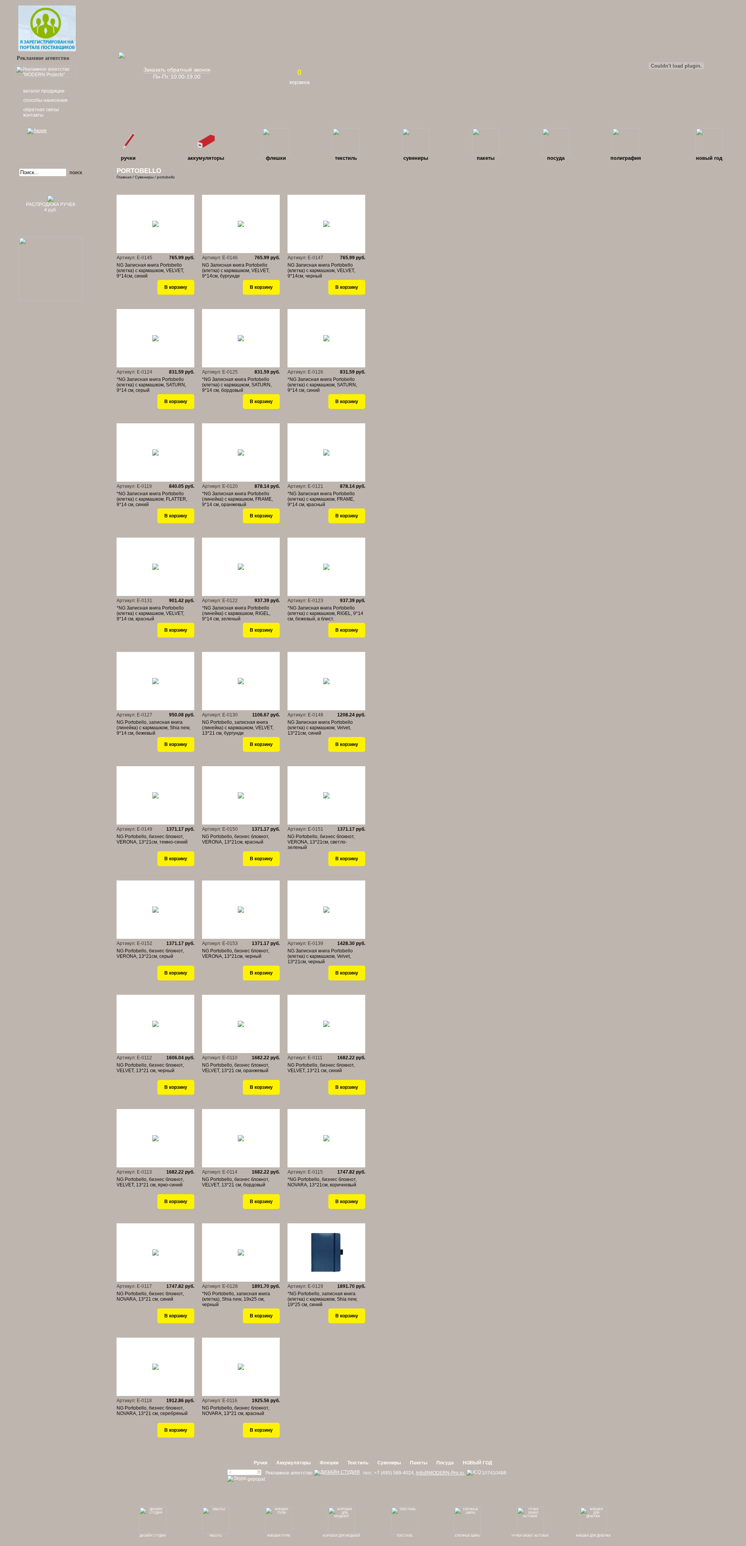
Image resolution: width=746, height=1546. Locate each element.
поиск (76, 172)
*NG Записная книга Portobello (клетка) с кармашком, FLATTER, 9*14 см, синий (152, 499)
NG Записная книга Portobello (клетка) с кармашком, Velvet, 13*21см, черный (320, 956)
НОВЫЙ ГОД (709, 158)
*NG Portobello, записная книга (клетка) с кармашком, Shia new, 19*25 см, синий (322, 1299)
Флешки (276, 158)
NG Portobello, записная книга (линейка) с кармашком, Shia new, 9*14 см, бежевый (153, 728)
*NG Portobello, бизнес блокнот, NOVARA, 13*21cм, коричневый (322, 1182)
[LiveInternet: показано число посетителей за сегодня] (244, 1473)
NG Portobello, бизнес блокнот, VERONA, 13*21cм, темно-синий (152, 839)
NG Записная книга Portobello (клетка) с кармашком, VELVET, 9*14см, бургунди (236, 270)
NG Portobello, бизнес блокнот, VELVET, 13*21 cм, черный (150, 1067)
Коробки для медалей (341, 1535)
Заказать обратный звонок (176, 69)
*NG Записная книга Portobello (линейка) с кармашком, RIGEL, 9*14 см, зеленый (236, 613)
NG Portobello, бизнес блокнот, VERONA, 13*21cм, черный (235, 953)
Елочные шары (467, 1535)
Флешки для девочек (593, 1535)
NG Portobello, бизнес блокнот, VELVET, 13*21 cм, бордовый (235, 1182)
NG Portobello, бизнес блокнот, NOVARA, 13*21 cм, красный (235, 1410)
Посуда (556, 158)
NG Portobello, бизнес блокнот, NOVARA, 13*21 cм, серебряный (152, 1410)
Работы (215, 1535)
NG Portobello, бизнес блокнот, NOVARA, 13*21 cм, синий (150, 1296)
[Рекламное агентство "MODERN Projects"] (46, 76)
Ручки (128, 158)
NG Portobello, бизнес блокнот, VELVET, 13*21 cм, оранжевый (235, 1067)
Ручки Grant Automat (530, 1535)
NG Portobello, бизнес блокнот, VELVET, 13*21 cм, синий (321, 1067)
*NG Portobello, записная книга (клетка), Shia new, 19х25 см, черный (236, 1299)
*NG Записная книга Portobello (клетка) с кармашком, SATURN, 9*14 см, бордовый (237, 385)
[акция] (50, 141)
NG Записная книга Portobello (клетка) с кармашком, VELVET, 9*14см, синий (150, 270)
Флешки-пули (278, 1535)
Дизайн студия (152, 1535)
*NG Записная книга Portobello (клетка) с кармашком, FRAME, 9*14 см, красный (321, 499)
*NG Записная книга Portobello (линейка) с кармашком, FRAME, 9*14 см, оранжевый (237, 499)
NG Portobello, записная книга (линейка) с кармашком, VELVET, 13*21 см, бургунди (238, 728)
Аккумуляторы (206, 158)
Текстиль (346, 158)
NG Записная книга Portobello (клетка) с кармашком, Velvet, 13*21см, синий (320, 728)
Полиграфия (625, 158)
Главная (124, 177)
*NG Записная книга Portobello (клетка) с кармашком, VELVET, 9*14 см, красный (150, 613)
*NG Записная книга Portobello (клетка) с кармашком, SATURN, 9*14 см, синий (322, 385)
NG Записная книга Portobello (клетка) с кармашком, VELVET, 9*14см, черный (321, 270)
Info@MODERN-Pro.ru (440, 1473)
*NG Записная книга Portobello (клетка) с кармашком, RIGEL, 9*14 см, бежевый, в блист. (325, 613)
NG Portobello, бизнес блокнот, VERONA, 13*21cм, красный (235, 839)
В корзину (175, 287)
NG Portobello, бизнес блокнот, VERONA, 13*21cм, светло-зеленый (321, 842)
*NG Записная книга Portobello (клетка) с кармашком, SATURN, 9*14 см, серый (151, 385)
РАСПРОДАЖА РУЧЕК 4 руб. (50, 207)
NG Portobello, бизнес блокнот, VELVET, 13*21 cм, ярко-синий (150, 1182)
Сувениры (415, 158)
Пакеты (486, 158)
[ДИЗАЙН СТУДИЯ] (337, 1472)
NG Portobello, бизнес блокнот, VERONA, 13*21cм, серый (150, 953)
